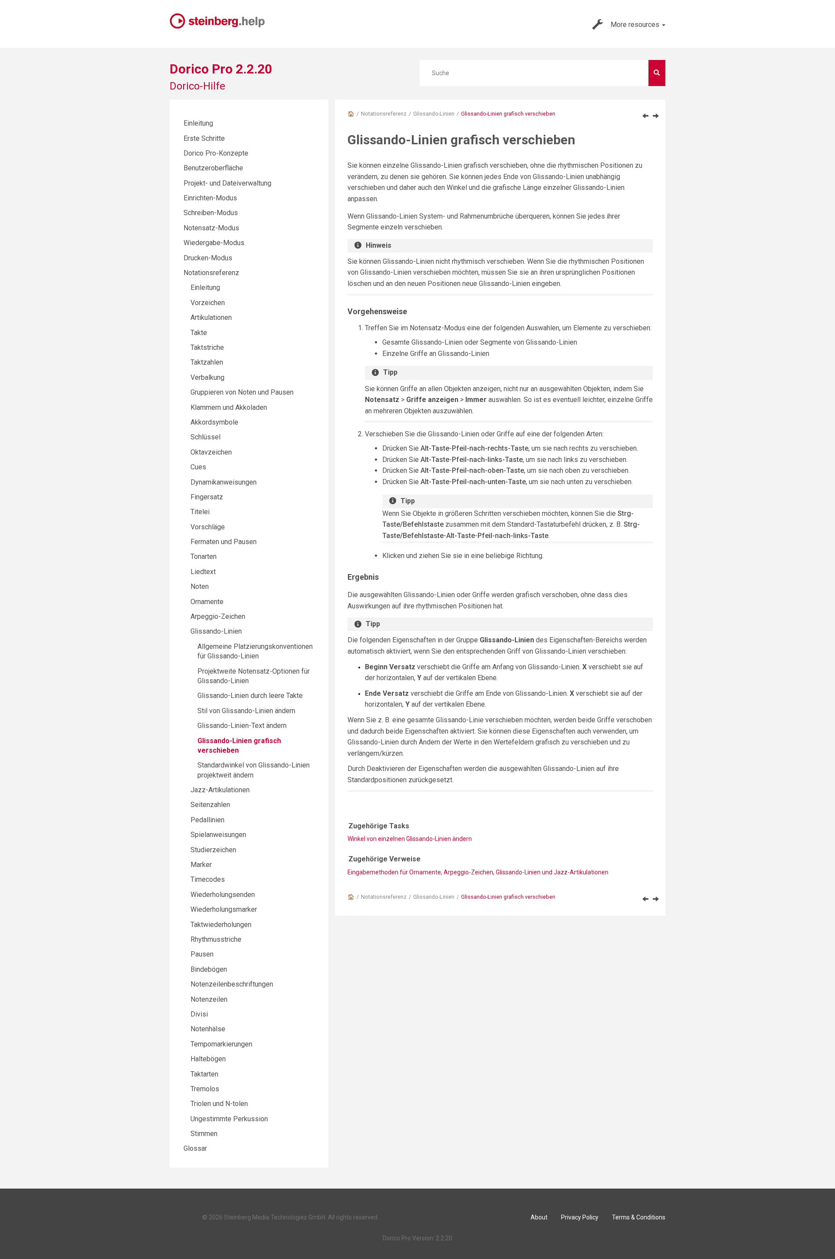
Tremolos (204, 1089)
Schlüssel (205, 437)
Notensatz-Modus (211, 228)
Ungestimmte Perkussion (229, 1119)
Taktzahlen (206, 362)
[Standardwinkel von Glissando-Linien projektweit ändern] (656, 116)
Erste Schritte (204, 138)
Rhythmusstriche (215, 939)
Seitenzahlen (210, 805)
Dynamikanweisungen (223, 482)
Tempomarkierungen (221, 1044)
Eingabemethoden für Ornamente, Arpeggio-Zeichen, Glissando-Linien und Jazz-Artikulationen (477, 872)
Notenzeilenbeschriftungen (231, 984)
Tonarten (203, 556)
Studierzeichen (213, 850)
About (539, 1217)
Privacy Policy (579, 1217)
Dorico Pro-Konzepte (216, 153)
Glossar (195, 1148)
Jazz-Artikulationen (220, 790)
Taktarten (204, 1074)
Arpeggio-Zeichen (217, 616)
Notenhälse (207, 1029)
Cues (198, 467)
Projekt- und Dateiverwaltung (227, 183)
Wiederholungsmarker (223, 909)
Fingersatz (206, 497)
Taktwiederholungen (220, 924)
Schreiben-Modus (211, 213)
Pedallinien (207, 820)
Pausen (202, 954)
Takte (198, 333)
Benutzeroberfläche (213, 168)
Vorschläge (207, 527)
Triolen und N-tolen (219, 1104)
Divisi (199, 1014)
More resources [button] (636, 24)
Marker (201, 864)
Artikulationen (211, 317)
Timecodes (207, 879)
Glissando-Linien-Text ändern (242, 725)
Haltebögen (208, 1059)
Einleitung (198, 123)
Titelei (200, 512)
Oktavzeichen (211, 452)
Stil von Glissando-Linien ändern (246, 711)
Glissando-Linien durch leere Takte (250, 695)
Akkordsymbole (214, 422)
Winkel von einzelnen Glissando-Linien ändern (409, 838)
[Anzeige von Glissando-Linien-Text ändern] (645, 116)
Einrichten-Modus (210, 198)
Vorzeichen (207, 303)
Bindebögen (208, 969)
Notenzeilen (208, 999)
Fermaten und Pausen (223, 542)
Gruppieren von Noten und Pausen (242, 392)
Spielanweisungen (218, 834)
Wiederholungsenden (222, 894)
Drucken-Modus (208, 258)
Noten (199, 586)
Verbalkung (207, 377)
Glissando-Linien (433, 113)
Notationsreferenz (384, 113)
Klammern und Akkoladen (228, 407)
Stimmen (203, 1133)
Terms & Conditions (638, 1217)
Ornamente (207, 602)
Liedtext (203, 572)
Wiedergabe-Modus (214, 243)
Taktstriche (207, 347)
